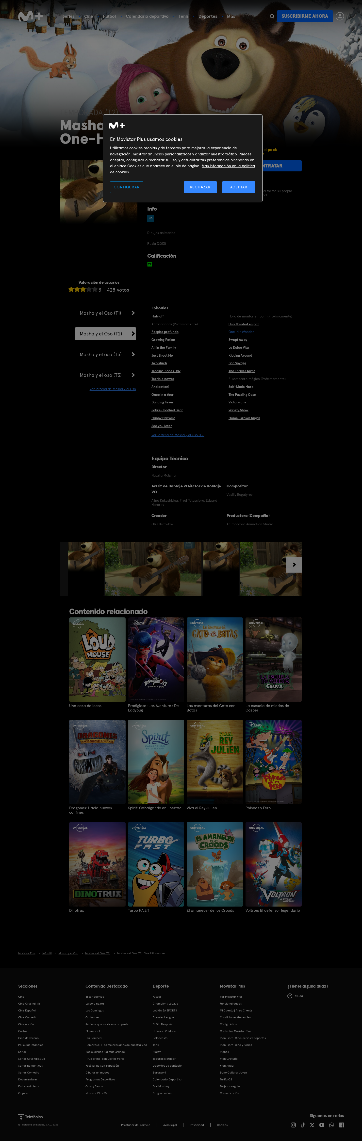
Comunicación (229, 1093)
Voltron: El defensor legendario (273, 910)
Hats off (157, 316)
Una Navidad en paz (244, 324)
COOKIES (222, 1125)
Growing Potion (163, 340)
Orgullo (23, 1093)
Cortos (22, 1031)
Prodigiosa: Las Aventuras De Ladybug (153, 708)
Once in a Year (162, 395)
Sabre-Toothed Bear (167, 410)
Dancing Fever (162, 402)
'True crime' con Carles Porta (104, 1058)
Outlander (92, 1017)
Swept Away (238, 340)
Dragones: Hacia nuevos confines (90, 810)
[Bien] (89, 289)
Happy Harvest (163, 418)
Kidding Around (240, 355)
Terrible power (162, 379)
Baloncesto (160, 1038)
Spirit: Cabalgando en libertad (154, 808)
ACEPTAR (238, 187)
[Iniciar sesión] (340, 16)
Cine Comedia (27, 1017)
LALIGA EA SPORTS (165, 1010)
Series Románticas (30, 1065)
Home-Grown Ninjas (244, 418)
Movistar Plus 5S (96, 1093)
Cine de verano (28, 1038)
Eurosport (159, 1072)
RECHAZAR (200, 187)
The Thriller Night (242, 371)
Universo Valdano (164, 1031)
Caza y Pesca (94, 1086)
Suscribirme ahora (305, 16)
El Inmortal (92, 1031)
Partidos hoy (161, 1086)
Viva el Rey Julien (202, 808)
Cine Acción (26, 1024)
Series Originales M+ (31, 1058)
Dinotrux (76, 910)
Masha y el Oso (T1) (100, 313)
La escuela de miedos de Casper (267, 708)
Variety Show (238, 410)
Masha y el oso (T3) (101, 354)
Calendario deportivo (147, 16)
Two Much (159, 363)
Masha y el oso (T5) (101, 375)
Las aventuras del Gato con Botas (211, 708)
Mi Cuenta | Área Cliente (236, 1010)
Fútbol (109, 16)
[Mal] (77, 289)
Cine (88, 16)
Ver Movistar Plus (231, 996)
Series (68, 16)
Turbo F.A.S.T (138, 910)
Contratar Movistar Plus (235, 1031)
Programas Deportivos (100, 1079)
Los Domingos (94, 1010)
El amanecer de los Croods (210, 910)
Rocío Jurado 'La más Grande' (105, 1052)
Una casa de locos (85, 706)
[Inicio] (30, 16)
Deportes (207, 16)
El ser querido (94, 996)
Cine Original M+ (29, 1003)
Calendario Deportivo (167, 1079)
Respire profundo (165, 332)
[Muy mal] (71, 289)
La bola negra (94, 1003)
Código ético (228, 1024)
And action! (160, 387)
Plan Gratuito (229, 1058)
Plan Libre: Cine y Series (236, 1045)
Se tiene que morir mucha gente (107, 1024)
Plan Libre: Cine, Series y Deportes (243, 1038)
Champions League (165, 1003)
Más (231, 16)
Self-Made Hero (241, 387)
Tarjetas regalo (230, 1086)
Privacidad (197, 1125)
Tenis (184, 16)
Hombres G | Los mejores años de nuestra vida (116, 1045)
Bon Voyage (237, 363)
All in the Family (163, 347)
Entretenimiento (29, 1086)
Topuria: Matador (164, 1058)
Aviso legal (170, 1125)
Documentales (27, 1079)
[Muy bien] (95, 289)
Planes (224, 1052)
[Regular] (83, 289)
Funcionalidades (231, 1003)
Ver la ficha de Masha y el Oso (113, 389)
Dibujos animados (97, 1072)
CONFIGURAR (126, 187)
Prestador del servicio (135, 1125)
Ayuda (299, 996)
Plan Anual (227, 1065)
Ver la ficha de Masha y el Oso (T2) (177, 435)
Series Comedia (28, 1072)
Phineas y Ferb (258, 808)
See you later (161, 426)
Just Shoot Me (162, 355)
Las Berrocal (93, 1038)
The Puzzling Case (242, 395)
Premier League (163, 1017)
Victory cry (237, 402)
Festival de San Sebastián (102, 1065)
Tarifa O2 (226, 1079)
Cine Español (27, 1010)
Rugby (157, 1052)
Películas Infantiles (30, 1045)
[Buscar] (272, 16)
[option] (86, 569)
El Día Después (162, 1024)
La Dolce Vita (239, 347)
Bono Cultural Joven (233, 1072)
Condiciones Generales (235, 1017)
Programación (162, 1093)
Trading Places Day (166, 371)
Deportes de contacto (167, 1065)
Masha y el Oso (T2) (101, 334)
